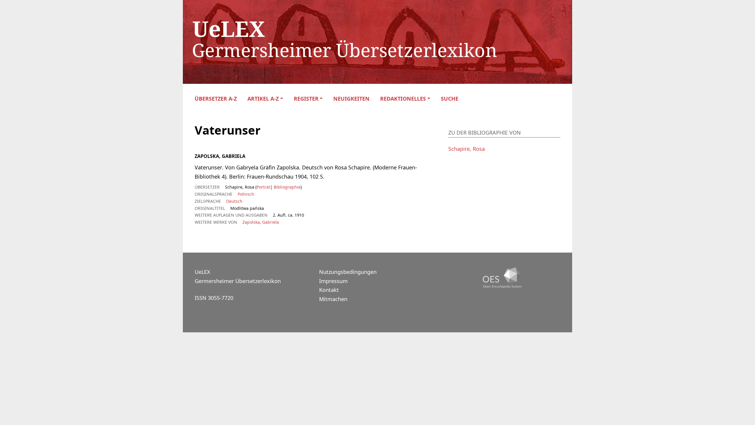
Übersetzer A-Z (216, 98)
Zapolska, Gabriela (260, 222)
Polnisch (246, 194)
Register (306, 98)
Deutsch (234, 201)
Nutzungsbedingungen (348, 271)
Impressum (333, 281)
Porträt (263, 187)
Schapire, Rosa (466, 148)
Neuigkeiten (351, 98)
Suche (449, 98)
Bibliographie (287, 187)
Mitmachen (333, 299)
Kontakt (329, 289)
